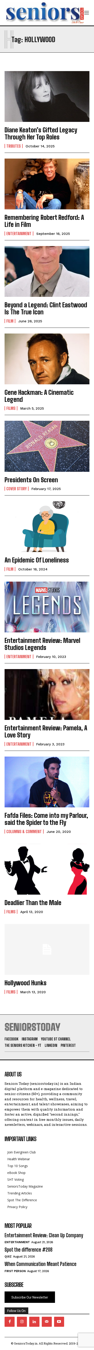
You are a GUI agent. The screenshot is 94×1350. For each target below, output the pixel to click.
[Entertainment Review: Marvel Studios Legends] (47, 607)
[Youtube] (59, 1322)
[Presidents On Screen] (47, 446)
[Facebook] (10, 1322)
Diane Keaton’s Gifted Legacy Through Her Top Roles (41, 133)
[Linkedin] (34, 1322)
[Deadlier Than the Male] (47, 869)
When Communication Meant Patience (40, 1264)
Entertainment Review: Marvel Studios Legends (42, 644)
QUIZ (8, 1256)
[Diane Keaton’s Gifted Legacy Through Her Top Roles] (47, 96)
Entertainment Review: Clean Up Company (44, 1235)
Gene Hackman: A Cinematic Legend (39, 395)
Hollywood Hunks (26, 983)
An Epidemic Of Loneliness (37, 560)
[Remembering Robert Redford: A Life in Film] (47, 184)
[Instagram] (22, 1322)
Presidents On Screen (31, 480)
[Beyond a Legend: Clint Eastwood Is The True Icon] (47, 271)
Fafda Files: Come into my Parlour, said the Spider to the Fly (46, 818)
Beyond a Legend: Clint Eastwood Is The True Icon (46, 308)
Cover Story (16, 489)
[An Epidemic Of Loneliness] (47, 526)
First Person (15, 1271)
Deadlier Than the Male (33, 902)
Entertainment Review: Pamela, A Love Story (46, 731)
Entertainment (18, 233)
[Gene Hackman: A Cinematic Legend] (47, 359)
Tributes (13, 146)
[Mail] (47, 1322)
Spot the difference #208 (28, 1250)
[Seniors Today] (44, 12)
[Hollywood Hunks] (47, 949)
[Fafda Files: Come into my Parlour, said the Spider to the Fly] (47, 782)
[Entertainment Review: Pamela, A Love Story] (47, 694)
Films (11, 408)
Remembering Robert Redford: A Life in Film (44, 220)
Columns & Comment (24, 831)
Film (9, 321)
